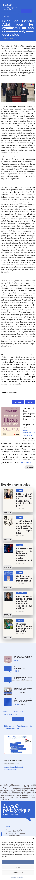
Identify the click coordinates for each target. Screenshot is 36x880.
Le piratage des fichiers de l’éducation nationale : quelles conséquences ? (24, 555)
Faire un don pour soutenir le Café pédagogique (23, 678)
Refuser (18, 867)
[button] (33, 839)
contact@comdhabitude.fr (14, 767)
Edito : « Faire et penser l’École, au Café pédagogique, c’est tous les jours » (24, 500)
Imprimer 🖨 (18, 402)
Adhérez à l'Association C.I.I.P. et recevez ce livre (23, 657)
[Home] (11, 13)
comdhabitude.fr (10, 770)
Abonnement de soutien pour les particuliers (23, 689)
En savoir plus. (27, 463)
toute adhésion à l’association (29, 432)
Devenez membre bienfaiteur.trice (23, 667)
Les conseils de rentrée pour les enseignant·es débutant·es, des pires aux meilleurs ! (24, 602)
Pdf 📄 (30, 402)
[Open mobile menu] (23, 4)
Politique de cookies (17, 877)
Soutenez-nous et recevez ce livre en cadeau (24, 578)
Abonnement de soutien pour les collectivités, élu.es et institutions (23, 700)
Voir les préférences (18, 872)
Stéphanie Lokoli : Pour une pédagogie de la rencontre (24, 627)
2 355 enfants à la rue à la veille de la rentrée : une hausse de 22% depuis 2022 (24, 527)
